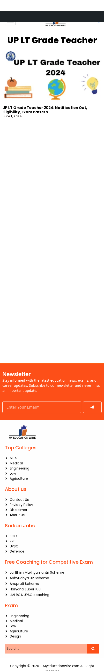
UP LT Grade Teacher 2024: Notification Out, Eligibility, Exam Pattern (44, 110)
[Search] (93, 649)
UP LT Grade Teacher (52, 40)
